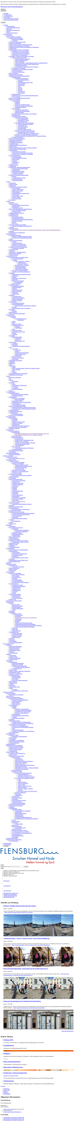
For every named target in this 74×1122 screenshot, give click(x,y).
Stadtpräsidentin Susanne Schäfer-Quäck (18, 560)
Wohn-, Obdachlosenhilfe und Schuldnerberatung (20, 209)
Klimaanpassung (16, 757)
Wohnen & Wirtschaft (8, 692)
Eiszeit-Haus (21, 320)
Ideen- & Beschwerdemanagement (17, 313)
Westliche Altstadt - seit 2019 (15, 748)
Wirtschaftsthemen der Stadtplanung (17, 724)
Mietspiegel (14, 628)
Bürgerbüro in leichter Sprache (19, 278)
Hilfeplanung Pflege (16, 436)
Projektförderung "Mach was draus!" (26, 132)
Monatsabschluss (19, 615)
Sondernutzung (15, 294)
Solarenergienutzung (17, 801)
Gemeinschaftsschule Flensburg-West (20, 193)
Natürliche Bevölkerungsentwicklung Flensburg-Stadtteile (28, 625)
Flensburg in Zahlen (16, 613)
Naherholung (12, 365)
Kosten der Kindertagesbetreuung (19, 680)
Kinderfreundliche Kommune (16, 74)
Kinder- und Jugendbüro (14, 99)
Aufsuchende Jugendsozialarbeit (22, 111)
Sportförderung (12, 655)
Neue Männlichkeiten (17, 634)
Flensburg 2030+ (13, 754)
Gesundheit (14, 578)
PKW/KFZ (11, 382)
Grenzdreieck (15, 517)
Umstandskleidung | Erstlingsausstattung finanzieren (24, 408)
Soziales (8, 201)
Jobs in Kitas (15, 679)
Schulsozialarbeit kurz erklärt (18, 151)
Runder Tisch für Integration (15, 240)
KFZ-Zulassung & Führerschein (19, 385)
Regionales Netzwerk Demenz (16, 450)
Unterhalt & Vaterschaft (17, 173)
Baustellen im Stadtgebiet (15, 377)
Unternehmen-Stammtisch (18, 248)
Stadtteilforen (15, 529)
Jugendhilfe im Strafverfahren (16, 142)
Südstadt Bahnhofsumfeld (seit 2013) (23, 466)
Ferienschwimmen (13, 659)
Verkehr (8, 376)
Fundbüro (14, 277)
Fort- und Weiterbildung (17, 581)
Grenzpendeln (12, 739)
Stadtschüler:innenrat (17, 532)
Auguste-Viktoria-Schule (17, 189)
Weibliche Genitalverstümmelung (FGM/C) (22, 236)
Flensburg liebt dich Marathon (22, 352)
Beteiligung (14, 487)
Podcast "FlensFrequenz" (12, 33)
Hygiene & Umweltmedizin (18, 398)
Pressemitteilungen (10, 26)
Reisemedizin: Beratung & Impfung (20, 394)
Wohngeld (11, 231)
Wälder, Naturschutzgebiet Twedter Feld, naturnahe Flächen (26, 368)
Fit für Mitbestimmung (23, 119)
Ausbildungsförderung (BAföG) (16, 213)
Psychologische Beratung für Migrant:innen (22, 237)
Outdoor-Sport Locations (18, 358)
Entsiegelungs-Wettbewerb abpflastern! (24, 761)
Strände (14, 367)
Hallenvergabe (18, 355)
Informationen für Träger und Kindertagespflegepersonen (25, 95)
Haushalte (17, 621)
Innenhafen (11, 719)
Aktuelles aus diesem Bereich (21, 110)
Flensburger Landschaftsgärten (22, 709)
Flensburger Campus (17, 472)
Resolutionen (15, 556)
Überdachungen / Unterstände (19, 497)
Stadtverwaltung (10, 602)
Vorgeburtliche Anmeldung (18, 297)
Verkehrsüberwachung (17, 290)
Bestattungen (15, 292)
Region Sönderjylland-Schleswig (19, 518)
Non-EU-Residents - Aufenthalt (22, 261)
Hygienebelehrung (16, 403)
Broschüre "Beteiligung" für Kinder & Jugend (28, 133)
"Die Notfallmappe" (19, 445)
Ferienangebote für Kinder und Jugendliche (19, 49)
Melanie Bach (12, 570)
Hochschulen (12, 685)
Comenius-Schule (16, 197)
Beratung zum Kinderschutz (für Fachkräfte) (19, 46)
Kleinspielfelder (15, 496)
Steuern (14, 609)
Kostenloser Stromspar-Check (25, 775)
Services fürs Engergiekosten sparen (23, 773)
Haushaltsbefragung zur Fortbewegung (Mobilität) (26, 818)
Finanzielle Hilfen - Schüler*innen (20, 690)
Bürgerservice (9, 35)
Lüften (19, 780)
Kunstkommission (13, 653)
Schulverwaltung (13, 670)
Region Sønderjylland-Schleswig (16, 741)
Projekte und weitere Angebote (19, 245)
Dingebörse (14, 420)
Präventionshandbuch (17, 70)
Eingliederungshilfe (13, 228)
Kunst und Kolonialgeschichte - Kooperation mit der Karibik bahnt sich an (25, 968)
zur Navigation (6, 17)
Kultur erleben (12, 316)
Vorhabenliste (12, 526)
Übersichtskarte (15, 576)
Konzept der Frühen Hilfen (18, 72)
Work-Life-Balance (16, 577)
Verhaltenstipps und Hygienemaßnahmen (21, 402)
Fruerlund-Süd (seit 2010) (21, 467)
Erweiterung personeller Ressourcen (23, 817)
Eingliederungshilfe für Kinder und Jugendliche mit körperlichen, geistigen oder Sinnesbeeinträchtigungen (36, 230)
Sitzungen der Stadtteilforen (21, 531)
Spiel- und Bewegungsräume (15, 479)
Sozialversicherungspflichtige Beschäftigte (24, 626)
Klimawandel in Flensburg (21, 762)
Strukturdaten (18, 620)
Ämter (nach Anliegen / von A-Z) (16, 458)
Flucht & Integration (11, 234)
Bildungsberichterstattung (18, 663)
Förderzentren (12, 185)
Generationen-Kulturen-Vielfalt (22, 444)
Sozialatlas (11, 202)
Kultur (10, 364)
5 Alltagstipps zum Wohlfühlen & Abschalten (22, 69)
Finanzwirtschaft (16, 604)
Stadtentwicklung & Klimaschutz (13, 839)
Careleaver (14, 160)
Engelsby (20, 87)
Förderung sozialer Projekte (18, 421)
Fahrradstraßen (18, 812)
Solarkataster (18, 794)
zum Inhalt (5, 13)
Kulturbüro (8, 645)
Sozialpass (11, 227)
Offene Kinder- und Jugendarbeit (19, 55)
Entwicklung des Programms (18, 480)
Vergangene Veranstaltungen (21, 769)
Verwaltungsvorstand (11, 564)
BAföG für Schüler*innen (15, 43)
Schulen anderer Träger (14, 686)
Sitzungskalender (16, 552)
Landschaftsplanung (13, 705)
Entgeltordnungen (16, 521)
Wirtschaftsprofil (13, 737)
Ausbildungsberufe (16, 590)
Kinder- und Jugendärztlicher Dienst (17, 406)
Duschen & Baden (22, 787)
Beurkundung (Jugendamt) (18, 171)
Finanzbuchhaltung (16, 607)
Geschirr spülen (21, 784)
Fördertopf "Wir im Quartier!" (22, 441)
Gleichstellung (12, 478)
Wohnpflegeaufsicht (16, 287)
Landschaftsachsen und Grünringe (23, 711)
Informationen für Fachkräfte (18, 68)
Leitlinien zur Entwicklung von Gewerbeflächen (23, 731)
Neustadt (20, 90)
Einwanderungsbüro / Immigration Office (18, 257)
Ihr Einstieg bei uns (13, 583)
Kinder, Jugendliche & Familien (13, 36)
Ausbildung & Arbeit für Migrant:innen (18, 247)
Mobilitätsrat (12, 545)
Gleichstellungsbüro (13, 632)
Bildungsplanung (13, 662)
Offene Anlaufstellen (19, 61)
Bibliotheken (12, 363)
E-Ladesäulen (15, 388)
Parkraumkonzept (19, 814)
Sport (10, 347)
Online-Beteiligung (13, 538)
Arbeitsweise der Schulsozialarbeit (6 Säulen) (22, 153)
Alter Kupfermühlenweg (23, 79)
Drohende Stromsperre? (20, 792)
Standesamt (11, 295)
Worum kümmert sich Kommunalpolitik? (18, 549)
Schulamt (11, 684)
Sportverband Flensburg (20, 354)
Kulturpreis (11, 651)
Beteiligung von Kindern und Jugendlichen (25, 130)
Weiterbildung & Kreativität (15, 360)
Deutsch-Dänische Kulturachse (16, 747)
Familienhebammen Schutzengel (22, 59)
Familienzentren (13, 48)
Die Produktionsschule (17, 217)
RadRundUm (15, 381)
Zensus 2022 (15, 629)
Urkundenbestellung (16, 296)
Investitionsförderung (14, 649)
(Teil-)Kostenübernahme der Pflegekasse (24, 448)
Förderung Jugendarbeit (17, 137)
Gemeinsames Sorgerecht (18, 172)
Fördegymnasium (16, 192)
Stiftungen (14, 288)
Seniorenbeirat (12, 452)
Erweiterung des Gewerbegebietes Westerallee (22, 727)
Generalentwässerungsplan (18, 718)
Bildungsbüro (9, 660)
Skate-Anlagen (15, 500)
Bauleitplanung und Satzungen (16, 698)
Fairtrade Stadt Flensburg (15, 510)
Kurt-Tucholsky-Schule (17, 196)
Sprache (11, 239)
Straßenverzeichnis (16, 630)
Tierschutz (14, 307)
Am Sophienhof (21, 83)
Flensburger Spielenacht (20, 107)
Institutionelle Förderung (14, 647)
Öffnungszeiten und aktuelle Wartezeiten (21, 274)
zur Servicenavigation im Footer (10, 20)
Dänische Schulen (13, 184)
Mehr (19, 912)
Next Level (14, 223)
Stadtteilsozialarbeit (19, 112)
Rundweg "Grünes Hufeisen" (22, 713)
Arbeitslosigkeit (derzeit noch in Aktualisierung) (26, 617)
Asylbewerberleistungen (17, 258)
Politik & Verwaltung (8, 455)
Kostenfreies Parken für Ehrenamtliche (18, 427)
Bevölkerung (18, 616)
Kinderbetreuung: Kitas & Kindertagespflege (19, 76)
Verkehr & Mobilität (13, 476)
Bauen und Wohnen (10, 693)
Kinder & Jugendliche (14, 502)
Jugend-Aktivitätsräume (17, 491)
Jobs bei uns (9, 29)
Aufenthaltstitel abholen (20, 267)
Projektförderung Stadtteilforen (22, 530)
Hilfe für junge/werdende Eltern (19, 57)
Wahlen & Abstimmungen (18, 281)
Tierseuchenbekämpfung (17, 304)
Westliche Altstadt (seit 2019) (21, 465)
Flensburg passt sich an (20, 763)
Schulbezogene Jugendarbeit (21, 117)
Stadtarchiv (17, 326)
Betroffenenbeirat (16, 637)
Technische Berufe (16, 587)
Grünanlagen (15, 493)
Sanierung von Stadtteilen (18, 463)
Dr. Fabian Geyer (13, 565)
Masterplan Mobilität (17, 809)
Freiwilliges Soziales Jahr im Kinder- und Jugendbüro (24, 113)
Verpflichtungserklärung (20, 266)
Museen (14, 317)
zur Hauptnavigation (8, 16)
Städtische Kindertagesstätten (21, 78)
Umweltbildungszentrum (20, 318)
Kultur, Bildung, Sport (8, 643)
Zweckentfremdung (13, 841)
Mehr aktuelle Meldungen (67, 1031)
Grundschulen (12, 183)
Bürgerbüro (12, 273)
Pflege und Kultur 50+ (14, 431)
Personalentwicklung (17, 579)
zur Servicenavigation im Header (10, 18)
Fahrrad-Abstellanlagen (17, 495)
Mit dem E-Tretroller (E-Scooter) (19, 830)
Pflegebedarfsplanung (17, 449)
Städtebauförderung (10, 744)
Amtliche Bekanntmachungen (13, 27)
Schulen (8, 181)
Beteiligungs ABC (13, 544)
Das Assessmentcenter (17, 220)
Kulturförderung (16, 424)
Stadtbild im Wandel (13, 461)
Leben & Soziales (7, 34)
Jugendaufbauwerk (13, 215)
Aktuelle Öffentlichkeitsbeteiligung (20, 700)
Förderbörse (15, 419)
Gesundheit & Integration (15, 235)
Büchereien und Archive (17, 325)
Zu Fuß (11, 390)
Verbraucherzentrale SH (23, 774)
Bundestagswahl (19, 282)
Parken (13, 384)
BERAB (14, 222)
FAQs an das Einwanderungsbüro (20, 270)
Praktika (14, 592)
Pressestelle (11, 611)
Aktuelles (5, 25)
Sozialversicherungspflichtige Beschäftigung (25, 624)
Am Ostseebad (21, 93)
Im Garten (20, 790)
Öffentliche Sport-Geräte (17, 483)
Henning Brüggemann (14, 568)
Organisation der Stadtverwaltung (14, 600)
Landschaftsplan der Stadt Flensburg (20, 715)
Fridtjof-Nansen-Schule (17, 190)
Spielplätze (17, 103)
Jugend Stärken (15, 159)
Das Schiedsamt (13, 641)
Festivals (14, 333)
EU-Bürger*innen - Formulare (22, 265)
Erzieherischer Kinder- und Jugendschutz (24, 123)
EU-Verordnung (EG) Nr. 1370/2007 (20, 831)
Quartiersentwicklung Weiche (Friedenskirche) (22, 723)
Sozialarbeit (12, 250)
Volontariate (15, 591)
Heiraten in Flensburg (17, 300)
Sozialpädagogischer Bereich (18, 586)
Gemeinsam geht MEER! (12, 838)
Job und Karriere (10, 572)
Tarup (19, 86)
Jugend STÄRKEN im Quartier (19, 158)
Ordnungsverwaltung (14, 284)
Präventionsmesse (22, 128)
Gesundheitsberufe (13, 412)
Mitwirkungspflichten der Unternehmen (21, 308)
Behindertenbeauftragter (14, 454)
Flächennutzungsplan (17, 701)
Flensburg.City (12, 523)
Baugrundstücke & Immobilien (16, 694)
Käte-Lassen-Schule (16, 198)
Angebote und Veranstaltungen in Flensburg (25, 442)
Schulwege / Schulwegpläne (15, 673)
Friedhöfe (14, 372)
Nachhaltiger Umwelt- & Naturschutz (20, 425)
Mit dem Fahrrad (16, 821)
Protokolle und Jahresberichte (19, 244)
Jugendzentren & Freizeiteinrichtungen (18, 145)
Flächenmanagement (14, 732)
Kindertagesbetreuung (14, 675)
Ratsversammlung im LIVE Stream (20, 557)
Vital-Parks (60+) (16, 482)
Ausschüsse (12, 559)
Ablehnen (3, 9)
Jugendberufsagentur (17, 157)
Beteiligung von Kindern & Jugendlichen (18, 540)
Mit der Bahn (15, 837)
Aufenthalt (14, 260)
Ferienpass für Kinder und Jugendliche (21, 53)
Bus (10, 378)
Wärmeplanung (15, 796)
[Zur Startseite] (29, 863)
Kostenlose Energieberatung (18, 803)
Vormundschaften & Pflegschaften (20, 168)
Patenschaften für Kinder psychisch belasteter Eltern (27, 64)
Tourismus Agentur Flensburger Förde (21, 514)
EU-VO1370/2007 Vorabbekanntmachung (22, 833)
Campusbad (15, 343)
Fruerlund (20, 89)
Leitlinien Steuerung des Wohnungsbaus (21, 722)
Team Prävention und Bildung (19, 116)
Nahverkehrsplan (19, 824)
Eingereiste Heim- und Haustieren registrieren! (25, 305)
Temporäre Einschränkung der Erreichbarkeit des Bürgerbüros (22, 1001)
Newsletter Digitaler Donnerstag (22, 667)
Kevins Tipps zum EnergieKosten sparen (24, 778)
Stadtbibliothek (18, 328)
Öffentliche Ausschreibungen (13, 30)
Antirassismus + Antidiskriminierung (17, 252)
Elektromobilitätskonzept (17, 835)
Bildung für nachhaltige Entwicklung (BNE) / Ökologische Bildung (30, 136)
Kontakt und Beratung (17, 299)
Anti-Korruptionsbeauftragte (15, 642)
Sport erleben (15, 359)
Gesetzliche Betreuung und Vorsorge (20, 205)
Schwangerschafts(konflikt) (21, 60)
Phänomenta (15, 344)
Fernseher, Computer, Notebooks (25, 788)
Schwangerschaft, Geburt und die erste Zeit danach (26, 66)
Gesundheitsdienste (10, 391)
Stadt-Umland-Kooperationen (16, 805)
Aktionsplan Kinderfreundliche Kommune (21, 504)
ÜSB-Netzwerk (15, 162)
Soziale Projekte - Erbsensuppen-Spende (24, 440)
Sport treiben (15, 348)
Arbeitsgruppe (15, 485)
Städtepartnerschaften (17, 337)
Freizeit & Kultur (10, 314)
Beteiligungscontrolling (17, 606)
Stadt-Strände (15, 492)
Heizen (19, 779)
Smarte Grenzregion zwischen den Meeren (22, 475)
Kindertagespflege (16, 94)
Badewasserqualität (19, 399)
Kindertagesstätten (16, 77)
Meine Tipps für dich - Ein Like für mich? (27, 791)
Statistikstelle (12, 612)
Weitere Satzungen (16, 703)
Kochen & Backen (22, 782)
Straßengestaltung (16, 714)
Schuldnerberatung (16, 211)
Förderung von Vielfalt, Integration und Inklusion (26, 134)
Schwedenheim (21, 91)
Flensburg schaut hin (17, 636)
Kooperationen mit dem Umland (16, 512)
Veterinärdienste (13, 301)
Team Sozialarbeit (16, 108)
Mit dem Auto (15, 825)
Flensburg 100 (12, 599)
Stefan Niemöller (13, 569)
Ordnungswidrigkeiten (17, 389)
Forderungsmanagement (17, 608)
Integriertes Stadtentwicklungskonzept (20, 509)
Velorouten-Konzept (16, 829)
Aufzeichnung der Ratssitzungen (19, 553)
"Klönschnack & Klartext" (18, 566)
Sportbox (17, 351)
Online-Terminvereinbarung (21, 269)
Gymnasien (14, 689)
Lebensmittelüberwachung (18, 303)
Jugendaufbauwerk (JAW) (15, 141)
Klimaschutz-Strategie (17, 797)
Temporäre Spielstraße (14, 547)
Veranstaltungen (18, 758)
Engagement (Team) (11, 416)
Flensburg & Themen (11, 459)
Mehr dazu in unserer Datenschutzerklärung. (12, 6)
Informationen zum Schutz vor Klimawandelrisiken (26, 767)
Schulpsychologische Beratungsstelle (17, 149)
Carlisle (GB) (18, 338)
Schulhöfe (14, 488)
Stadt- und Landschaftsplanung (13, 697)
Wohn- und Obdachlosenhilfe (19, 210)
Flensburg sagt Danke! (14, 428)
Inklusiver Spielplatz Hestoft (18, 501)
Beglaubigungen (16, 206)
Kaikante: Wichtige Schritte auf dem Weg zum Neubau (19, 906)
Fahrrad (11, 380)
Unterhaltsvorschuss (13, 164)
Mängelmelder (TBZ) (14, 543)
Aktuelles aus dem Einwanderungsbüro (21, 271)
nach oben (3, 1086)
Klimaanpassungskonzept (21, 766)
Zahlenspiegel (18, 619)
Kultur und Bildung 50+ (17, 437)
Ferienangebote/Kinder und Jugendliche (18, 373)
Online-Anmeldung (16, 283)
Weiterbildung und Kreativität (16, 374)
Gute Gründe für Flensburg (18, 574)
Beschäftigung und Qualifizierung (17, 232)
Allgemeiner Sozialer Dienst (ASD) (17, 42)
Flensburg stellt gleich (17, 633)
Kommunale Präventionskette (16, 140)
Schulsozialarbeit (13, 150)
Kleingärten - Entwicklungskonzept (20, 471)
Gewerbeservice (10, 696)
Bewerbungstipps (16, 596)
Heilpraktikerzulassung (17, 395)
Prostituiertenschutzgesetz (18, 286)
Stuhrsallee (20, 81)
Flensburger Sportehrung (15, 658)
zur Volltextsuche (7, 14)
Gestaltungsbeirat (16, 535)
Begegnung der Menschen (15, 253)
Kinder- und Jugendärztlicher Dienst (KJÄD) (19, 98)
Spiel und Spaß (12, 342)
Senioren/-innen (10, 429)
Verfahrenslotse (12, 166)
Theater (14, 321)
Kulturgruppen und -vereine (18, 331)
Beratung (14, 176)
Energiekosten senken (17, 771)
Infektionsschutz (13, 397)
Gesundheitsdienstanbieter (21, 65)
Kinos (13, 329)
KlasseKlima (15, 799)
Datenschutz (15, 279)
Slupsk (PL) (18, 339)
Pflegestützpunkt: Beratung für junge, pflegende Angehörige (23, 147)
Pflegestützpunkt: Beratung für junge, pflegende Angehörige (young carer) (32, 433)
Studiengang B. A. (16, 589)
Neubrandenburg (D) (20, 341)
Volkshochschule (13, 683)
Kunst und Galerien (16, 324)
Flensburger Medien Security (24, 129)
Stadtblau (14, 706)
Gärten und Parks (16, 369)
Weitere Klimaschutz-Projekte (19, 800)
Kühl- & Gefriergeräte (23, 783)
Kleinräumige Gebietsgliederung (19, 736)
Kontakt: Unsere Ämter (11, 457)
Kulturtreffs (14, 334)
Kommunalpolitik (10, 548)
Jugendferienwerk (16, 115)
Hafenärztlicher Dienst (17, 401)
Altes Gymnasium (16, 188)
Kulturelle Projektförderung (15, 646)
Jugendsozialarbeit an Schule (18, 177)
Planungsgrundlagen (14, 508)
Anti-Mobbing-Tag (22, 125)
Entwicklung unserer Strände (18, 470)
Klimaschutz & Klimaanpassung (16, 756)
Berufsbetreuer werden (17, 207)
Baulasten (14, 311)
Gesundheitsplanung (14, 410)
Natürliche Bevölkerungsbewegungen (23, 623)
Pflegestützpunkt (16, 432)
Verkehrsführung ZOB (20, 827)
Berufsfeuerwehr (13, 312)
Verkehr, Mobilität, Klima (12, 752)
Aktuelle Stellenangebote (15, 594)
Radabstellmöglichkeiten (20, 813)
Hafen (13, 728)
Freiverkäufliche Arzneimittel (18, 405)
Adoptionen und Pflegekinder (16, 38)
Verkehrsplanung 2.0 (17, 834)
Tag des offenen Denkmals (15, 749)
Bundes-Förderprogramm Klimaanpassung (24, 765)
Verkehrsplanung (13, 808)
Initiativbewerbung (16, 595)
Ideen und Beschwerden (14, 536)
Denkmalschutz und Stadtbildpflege (14, 745)
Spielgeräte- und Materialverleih (22, 104)
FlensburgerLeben (19, 438)
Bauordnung (12, 309)
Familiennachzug (22, 262)
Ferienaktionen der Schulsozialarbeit (20, 52)
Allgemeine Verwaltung (17, 585)
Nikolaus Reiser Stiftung (14, 650)
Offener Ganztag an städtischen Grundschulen (19, 671)
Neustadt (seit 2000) (19, 468)
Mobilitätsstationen (19, 816)
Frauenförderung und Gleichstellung (20, 582)
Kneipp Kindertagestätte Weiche (25, 82)
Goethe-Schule (15, 194)
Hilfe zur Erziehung (13, 73)
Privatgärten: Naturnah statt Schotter (23, 710)
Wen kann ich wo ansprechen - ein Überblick (22, 154)
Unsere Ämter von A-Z (11, 256)
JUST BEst (14, 163)
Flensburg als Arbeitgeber (15, 573)
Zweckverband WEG (17, 515)
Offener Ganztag (13, 146)
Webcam (8, 31)
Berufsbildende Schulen (14, 672)
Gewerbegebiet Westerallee (18, 462)
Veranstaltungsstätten (17, 330)
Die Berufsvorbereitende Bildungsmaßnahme (22, 219)
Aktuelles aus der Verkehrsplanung (17, 753)
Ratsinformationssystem (14, 561)
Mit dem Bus (15, 822)
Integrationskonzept (13, 254)
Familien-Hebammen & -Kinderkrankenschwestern (23, 407)
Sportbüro (8, 654)
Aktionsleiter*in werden (23, 120)
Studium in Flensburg (23, 264)
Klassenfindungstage (22, 121)
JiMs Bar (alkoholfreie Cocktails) (25, 124)
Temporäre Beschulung (17, 180)
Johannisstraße (21, 85)
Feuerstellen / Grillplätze (17, 499)
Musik (13, 322)
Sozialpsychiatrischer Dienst (15, 411)
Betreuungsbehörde (13, 204)
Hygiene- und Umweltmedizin (16, 415)
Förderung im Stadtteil (17, 423)
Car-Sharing (15, 386)
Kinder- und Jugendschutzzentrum (17, 138)
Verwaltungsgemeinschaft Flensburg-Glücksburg (23, 513)
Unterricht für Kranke (17, 179)
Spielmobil (17, 102)
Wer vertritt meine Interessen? (16, 527)
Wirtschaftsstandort (10, 733)
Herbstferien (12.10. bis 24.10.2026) (20, 51)
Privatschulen (12, 200)
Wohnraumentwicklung (14, 720)
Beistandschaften (16, 170)
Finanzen (11, 603)
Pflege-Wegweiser (16, 446)
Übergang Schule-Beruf (14, 155)
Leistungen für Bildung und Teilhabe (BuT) (22, 226)
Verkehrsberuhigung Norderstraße (22, 810)
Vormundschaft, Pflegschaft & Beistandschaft (19, 167)
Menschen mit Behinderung (12, 453)
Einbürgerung (15, 275)
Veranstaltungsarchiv (17, 668)
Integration (11, 505)
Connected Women (13, 249)
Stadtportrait (12, 335)
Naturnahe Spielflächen (17, 484)
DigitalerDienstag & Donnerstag (19, 666)
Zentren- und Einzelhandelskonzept (20, 726)
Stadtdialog (11, 807)
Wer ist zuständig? (16, 96)
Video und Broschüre (17, 243)
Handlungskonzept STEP (18, 218)
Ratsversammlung (13, 551)
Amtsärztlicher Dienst (14, 393)
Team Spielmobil (16, 100)
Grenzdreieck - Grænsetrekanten (16, 740)
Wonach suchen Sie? (5, 866)
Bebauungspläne (16, 702)
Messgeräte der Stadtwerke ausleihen (26, 777)
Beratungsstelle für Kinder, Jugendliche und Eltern (20, 44)
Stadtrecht (11, 519)
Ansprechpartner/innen (17, 598)
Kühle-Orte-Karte (19, 760)
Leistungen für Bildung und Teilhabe (17, 224)
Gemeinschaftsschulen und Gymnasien (18, 187)
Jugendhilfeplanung (13, 143)
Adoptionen (15, 40)
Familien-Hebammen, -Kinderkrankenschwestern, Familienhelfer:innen (31, 63)
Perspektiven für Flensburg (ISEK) (17, 804)
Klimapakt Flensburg (17, 770)
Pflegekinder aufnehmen (17, 39)
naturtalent (14, 716)
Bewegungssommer (16, 356)
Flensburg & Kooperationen (15, 474)
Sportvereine (18, 350)
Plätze (13, 371)
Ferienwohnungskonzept (17, 730)
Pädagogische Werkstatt (17, 664)
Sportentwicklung (13, 656)
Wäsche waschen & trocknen (24, 786)
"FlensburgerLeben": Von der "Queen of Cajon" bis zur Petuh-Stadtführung (26, 938)
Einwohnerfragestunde (14, 539)
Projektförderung (13, 418)
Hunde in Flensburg (16, 291)
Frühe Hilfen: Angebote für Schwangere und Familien (21, 56)
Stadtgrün (14, 707)
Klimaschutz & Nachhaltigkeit (16, 506)
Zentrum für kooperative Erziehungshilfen (18, 175)
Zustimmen (3, 10)
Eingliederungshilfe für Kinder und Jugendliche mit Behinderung (24, 47)
